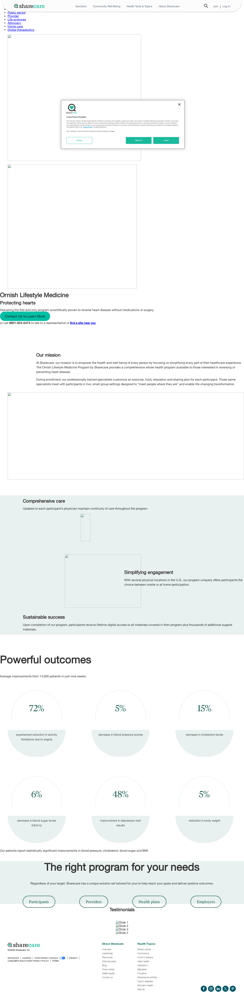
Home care (15, 26)
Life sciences (17, 19)
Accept (166, 140)
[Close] (179, 104)
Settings (79, 140)
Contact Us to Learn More (25, 316)
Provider (13, 16)
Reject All (138, 140)
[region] (123, 124)
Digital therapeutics (21, 29)
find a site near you (83, 323)
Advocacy (14, 23)
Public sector (17, 12)
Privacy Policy (87, 127)
